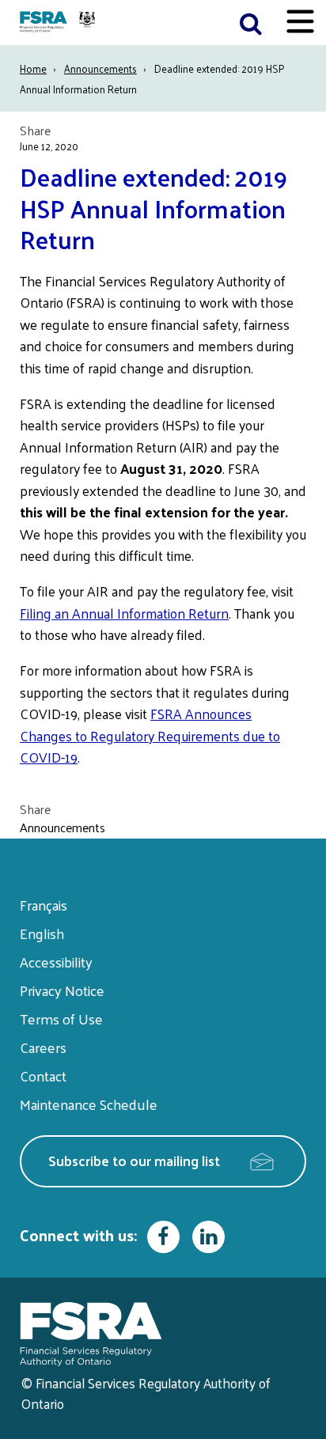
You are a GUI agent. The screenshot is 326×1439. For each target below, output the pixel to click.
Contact (43, 1075)
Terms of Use (61, 1018)
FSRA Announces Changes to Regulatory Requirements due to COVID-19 (150, 735)
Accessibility (56, 962)
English (42, 933)
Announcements (100, 68)
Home (33, 68)
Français (43, 905)
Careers (43, 1047)
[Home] (59, 22)
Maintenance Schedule (88, 1104)
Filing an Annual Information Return (124, 613)
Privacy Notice (62, 990)
